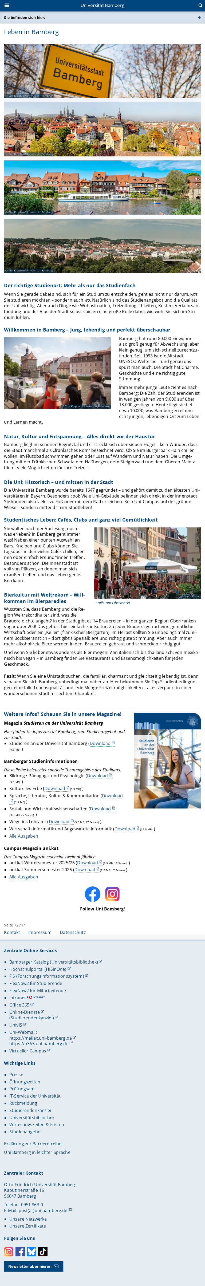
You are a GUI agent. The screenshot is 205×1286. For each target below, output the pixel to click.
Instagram (8, 1251)
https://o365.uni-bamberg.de (39, 1044)
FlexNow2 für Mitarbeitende (37, 990)
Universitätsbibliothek (31, 1118)
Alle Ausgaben (23, 836)
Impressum (40, 932)
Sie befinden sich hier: (24, 17)
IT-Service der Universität (35, 1096)
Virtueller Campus (27, 1051)
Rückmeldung (23, 1103)
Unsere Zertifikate (27, 1226)
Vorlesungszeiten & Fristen (36, 1124)
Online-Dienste (24, 1012)
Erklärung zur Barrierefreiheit (34, 1144)
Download (100, 743)
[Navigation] (7, 6)
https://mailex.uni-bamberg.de (40, 1038)
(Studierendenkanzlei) (31, 1018)
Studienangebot (25, 1132)
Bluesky (31, 1251)
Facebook (20, 1251)
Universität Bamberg (102, 5)
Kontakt (12, 932)
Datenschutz (73, 932)
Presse (16, 1075)
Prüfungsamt (22, 1089)
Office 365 (19, 1005)
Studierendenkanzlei (30, 1110)
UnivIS (15, 1025)
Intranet (17, 998)
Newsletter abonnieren (30, 1266)
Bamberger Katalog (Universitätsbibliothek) (53, 962)
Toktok (43, 1251)
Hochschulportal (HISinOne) (37, 969)
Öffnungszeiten (24, 1082)
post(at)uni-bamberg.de (43, 1210)
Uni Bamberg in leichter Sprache (37, 1152)
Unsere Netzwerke (28, 1219)
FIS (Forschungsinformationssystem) (46, 976)
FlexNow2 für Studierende (35, 983)
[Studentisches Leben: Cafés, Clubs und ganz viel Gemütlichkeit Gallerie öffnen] (147, 563)
